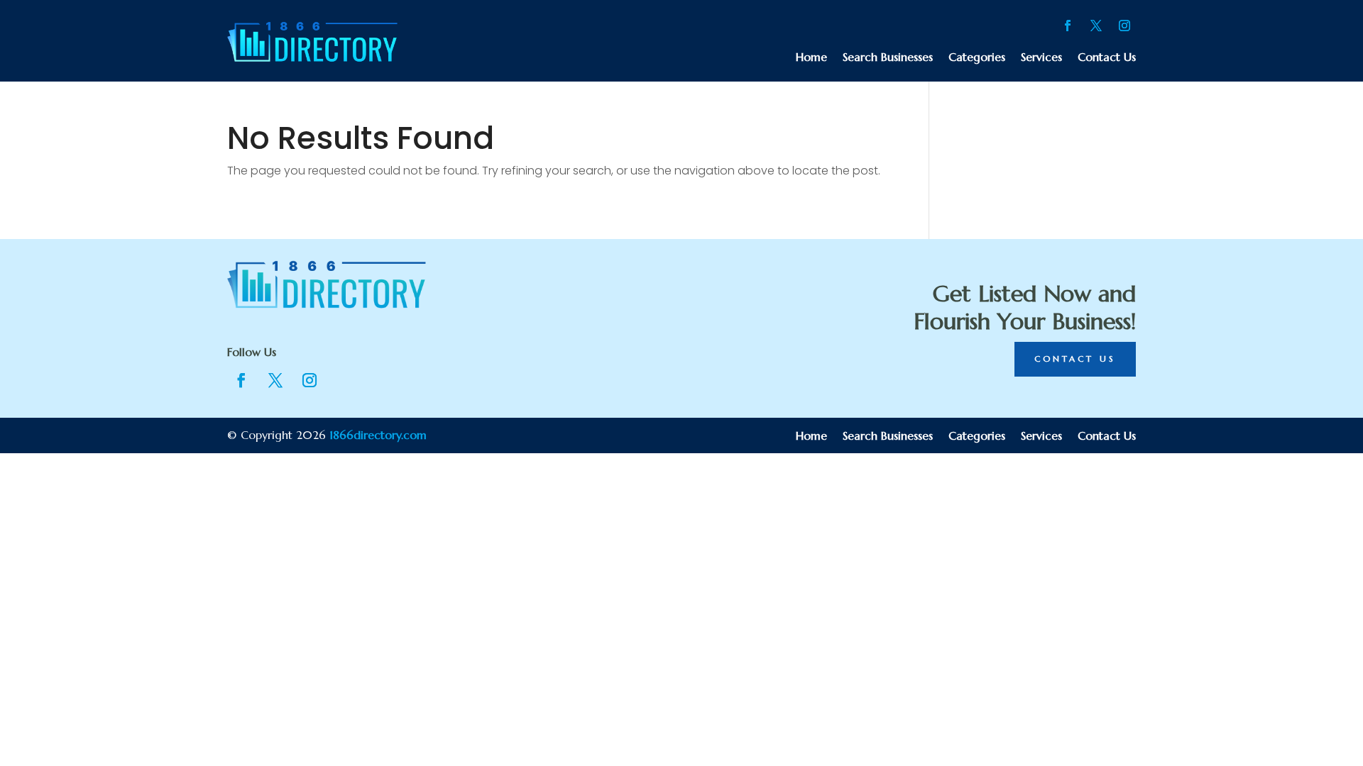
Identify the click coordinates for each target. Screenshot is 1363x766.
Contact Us (1107, 58)
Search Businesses (888, 58)
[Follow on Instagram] (1124, 25)
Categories (976, 58)
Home (811, 58)
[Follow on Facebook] (1067, 25)
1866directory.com (378, 435)
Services (1041, 58)
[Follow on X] (1096, 25)
